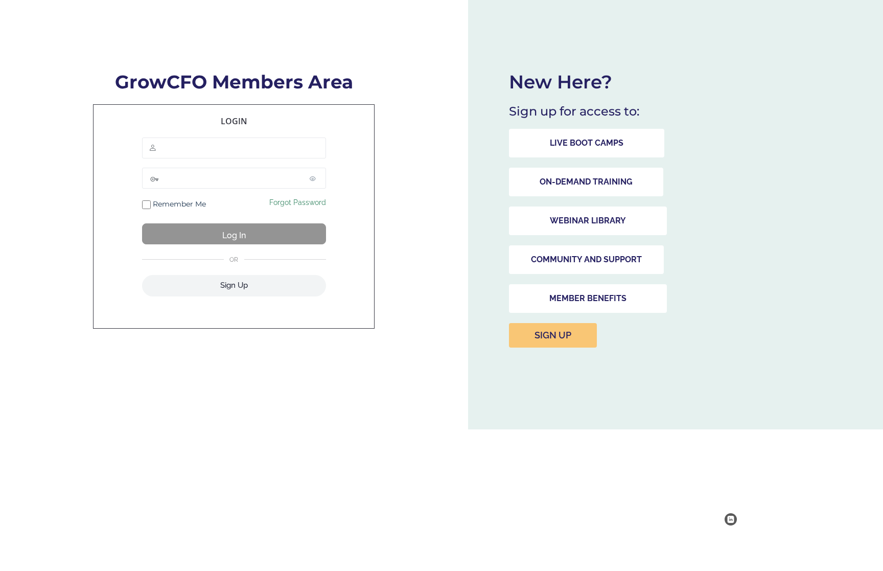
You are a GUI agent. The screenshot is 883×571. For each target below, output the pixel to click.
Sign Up (234, 285)
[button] (586, 143)
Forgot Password (297, 202)
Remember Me (178, 204)
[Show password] (316, 178)
